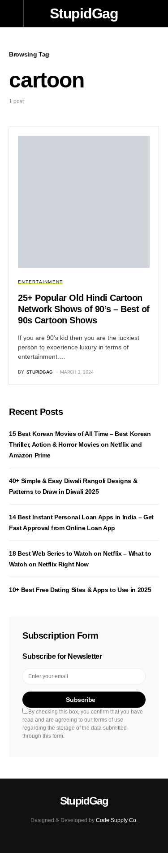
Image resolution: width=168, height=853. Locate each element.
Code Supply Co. (117, 820)
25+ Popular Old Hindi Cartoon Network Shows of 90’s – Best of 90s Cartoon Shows (84, 309)
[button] (16, 13)
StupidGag (84, 13)
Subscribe (80, 699)
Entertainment (40, 281)
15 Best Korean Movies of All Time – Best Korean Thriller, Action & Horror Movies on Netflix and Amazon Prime (80, 444)
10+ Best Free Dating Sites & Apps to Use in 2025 (80, 589)
